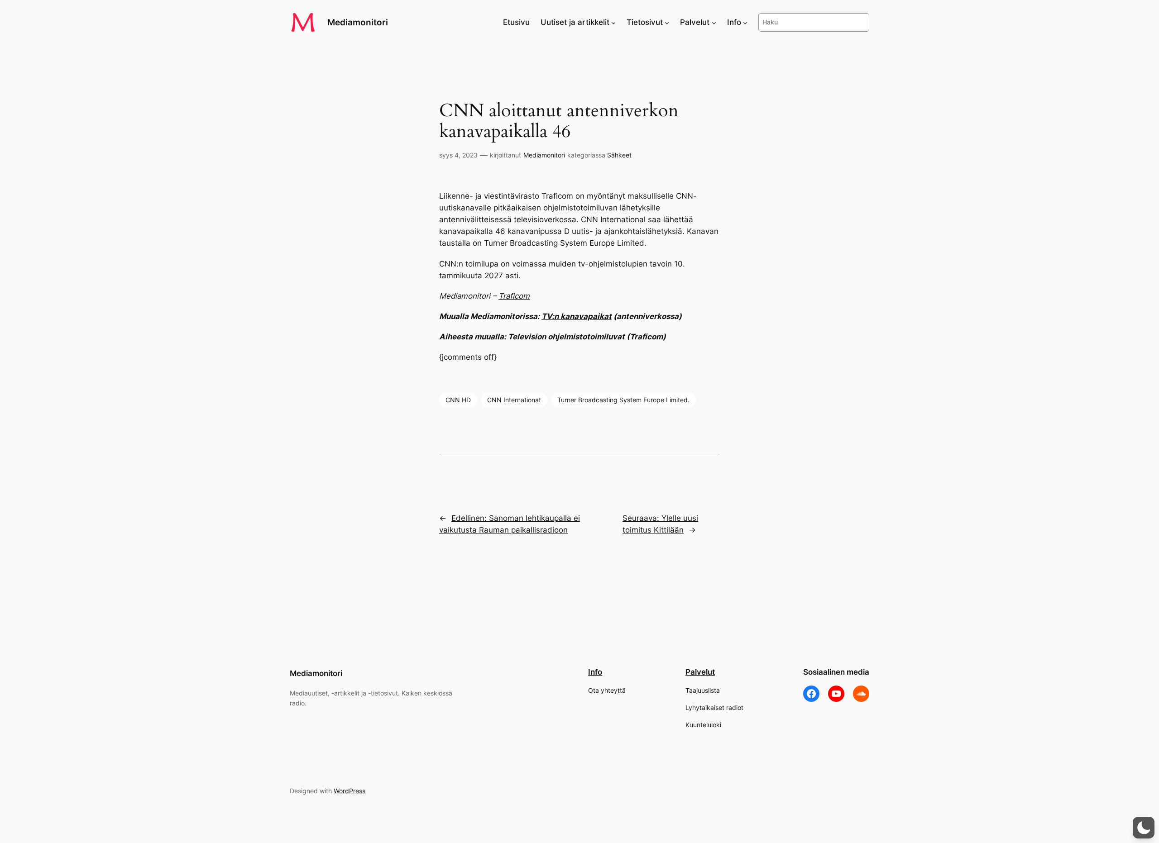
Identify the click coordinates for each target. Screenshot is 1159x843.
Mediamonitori (357, 22)
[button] (1143, 827)
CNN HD (458, 400)
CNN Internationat (514, 400)
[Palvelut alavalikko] (714, 22)
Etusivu (516, 22)
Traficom (514, 295)
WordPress (349, 791)
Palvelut (700, 671)
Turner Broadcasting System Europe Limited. (623, 400)
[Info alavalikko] (745, 22)
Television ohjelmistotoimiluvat (567, 336)
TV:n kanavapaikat (576, 316)
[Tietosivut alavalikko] (667, 22)
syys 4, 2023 (458, 155)
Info (595, 671)
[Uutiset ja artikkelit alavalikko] (613, 22)
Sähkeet (619, 155)
